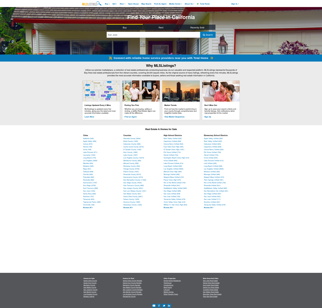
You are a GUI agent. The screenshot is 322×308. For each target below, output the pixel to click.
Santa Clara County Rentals (132, 280)
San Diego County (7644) (132, 182)
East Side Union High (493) (173, 146)
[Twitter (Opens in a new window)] (164, 307)
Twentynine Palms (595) (92, 202)
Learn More (89, 116)
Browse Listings (89, 296)
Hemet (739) (87, 146)
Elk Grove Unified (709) (212, 152)
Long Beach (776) (89, 158)
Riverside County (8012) (132, 174)
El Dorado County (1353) (132, 149)
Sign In (234, 4)
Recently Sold (197, 27)
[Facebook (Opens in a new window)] (159, 307)
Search (209, 34)
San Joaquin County (90, 290)
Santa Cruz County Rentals (132, 283)
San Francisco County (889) (133, 185)
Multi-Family (168, 287)
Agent (160, 4)
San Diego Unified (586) (172, 191)
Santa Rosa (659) (89, 193)
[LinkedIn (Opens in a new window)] (169, 307)
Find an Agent (131, 116)
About (189, 4)
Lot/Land (167, 290)
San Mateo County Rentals (132, 287)
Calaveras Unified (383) (212, 144)
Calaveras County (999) (131, 144)
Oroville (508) (88, 174)
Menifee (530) (88, 163)
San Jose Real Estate (210, 280)
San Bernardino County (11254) (134, 180)
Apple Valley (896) (89, 141)
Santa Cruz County (90, 283)
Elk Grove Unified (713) (172, 152)
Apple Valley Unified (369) (213, 138)
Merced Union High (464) (173, 171)
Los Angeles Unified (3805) (173, 169)
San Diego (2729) (89, 185)
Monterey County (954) (131, 166)
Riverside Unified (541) (172, 185)
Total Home (204, 4)
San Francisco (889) (90, 188)
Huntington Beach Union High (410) (176, 158)
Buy (106, 4)
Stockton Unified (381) (212, 202)
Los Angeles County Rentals (132, 294)
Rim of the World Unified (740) (175, 182)
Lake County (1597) (130, 155)
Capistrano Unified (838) (172, 141)
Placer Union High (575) (172, 180)
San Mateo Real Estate (211, 292)
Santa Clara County (90, 280)
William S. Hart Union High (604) (175, 204)
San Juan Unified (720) (172, 196)
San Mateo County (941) (132, 193)
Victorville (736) (88, 204)
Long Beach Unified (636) (173, 166)
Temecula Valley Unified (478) (174, 199)
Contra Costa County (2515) (133, 146)
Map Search (146, 4)
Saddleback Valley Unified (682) (175, 188)
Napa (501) (87, 169)
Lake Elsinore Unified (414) (173, 163)
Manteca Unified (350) (212, 171)
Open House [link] (133, 4)
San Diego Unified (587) (212, 193)
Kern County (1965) (130, 152)
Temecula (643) (88, 199)
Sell (114, 4)
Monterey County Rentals (131, 285)
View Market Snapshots (174, 116)
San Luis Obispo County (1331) (134, 191)
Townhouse (168, 283)
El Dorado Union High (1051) (174, 149)
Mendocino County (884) (132, 160)
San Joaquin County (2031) (133, 188)
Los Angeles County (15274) (133, 158)
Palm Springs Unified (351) (213, 180)
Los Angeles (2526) (90, 160)
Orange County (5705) (131, 169)
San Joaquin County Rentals (133, 290)
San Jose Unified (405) (172, 193)
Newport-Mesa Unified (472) (174, 177)
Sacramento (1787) (90, 182)
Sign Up (207, 116)
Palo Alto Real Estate (210, 296)
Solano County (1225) (131, 199)
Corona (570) (87, 144)
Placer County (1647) (131, 171)
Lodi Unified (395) (210, 163)
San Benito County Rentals (132, 292)
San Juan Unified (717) (212, 199)
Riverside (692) (88, 180)
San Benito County (90, 292)
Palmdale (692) (88, 177)
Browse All (87, 207)
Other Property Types (171, 294)
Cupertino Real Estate (210, 290)
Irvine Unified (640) (170, 160)
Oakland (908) (88, 171)
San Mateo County (90, 287)
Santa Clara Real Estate (211, 283)
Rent (122, 4)
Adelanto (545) (88, 138)
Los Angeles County (90, 294)
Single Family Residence (172, 280)
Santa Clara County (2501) (133, 196)
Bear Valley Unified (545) (173, 138)
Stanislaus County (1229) (132, 204)
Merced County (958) (131, 163)
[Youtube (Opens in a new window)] (154, 307)
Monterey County (89, 285)
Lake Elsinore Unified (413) (214, 160)
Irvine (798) (87, 149)
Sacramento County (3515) (133, 177)
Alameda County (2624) (131, 138)
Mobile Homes (169, 292)
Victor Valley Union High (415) (174, 202)
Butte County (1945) (130, 141)
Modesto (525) (88, 166)
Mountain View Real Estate (212, 294)
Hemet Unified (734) (171, 155)
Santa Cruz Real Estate (211, 287)
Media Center (174, 4)
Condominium (168, 285)
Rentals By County (129, 296)
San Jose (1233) (89, 191)
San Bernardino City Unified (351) (216, 191)
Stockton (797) (88, 196)
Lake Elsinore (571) (90, 152)
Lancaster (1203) (89, 155)
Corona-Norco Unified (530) (173, 144)
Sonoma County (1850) (131, 202)
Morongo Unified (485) (172, 174)
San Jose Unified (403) (212, 196)
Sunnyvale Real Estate (211, 285)
